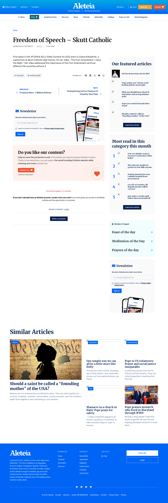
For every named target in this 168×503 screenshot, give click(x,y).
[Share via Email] (99, 75)
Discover (65, 17)
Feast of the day (123, 232)
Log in (134, 7)
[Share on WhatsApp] (104, 75)
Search (36, 7)
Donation (83, 470)
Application (84, 459)
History (15, 342)
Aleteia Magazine (141, 17)
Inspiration (93, 342)
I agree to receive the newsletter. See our (41, 128)
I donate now (25, 170)
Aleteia (39, 46)
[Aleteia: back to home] (84, 5)
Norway (130, 389)
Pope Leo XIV (124, 17)
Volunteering (132, 342)
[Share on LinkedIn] (90, 75)
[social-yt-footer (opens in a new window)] (77, 487)
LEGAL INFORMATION (80, 495)
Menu (22, 17)
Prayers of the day (125, 250)
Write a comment (59, 219)
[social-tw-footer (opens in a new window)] (86, 487)
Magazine (83, 463)
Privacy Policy (114, 495)
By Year (104, 456)
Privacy (123, 495)
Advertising (84, 473)
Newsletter (84, 456)
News (76, 17)
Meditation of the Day (128, 241)
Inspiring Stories (50, 17)
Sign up (20, 134)
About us (66, 495)
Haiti (90, 389)
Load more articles (132, 125)
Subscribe (143, 7)
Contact (104, 495)
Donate (158, 7)
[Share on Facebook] (86, 75)
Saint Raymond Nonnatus (92, 11)
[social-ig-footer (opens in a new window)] (91, 487)
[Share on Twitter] (95, 75)
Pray (33, 17)
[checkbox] (16, 128)
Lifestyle (86, 17)
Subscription (84, 466)
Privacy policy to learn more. (54, 128)
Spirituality (98, 17)
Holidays (111, 17)
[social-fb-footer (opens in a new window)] (82, 487)
